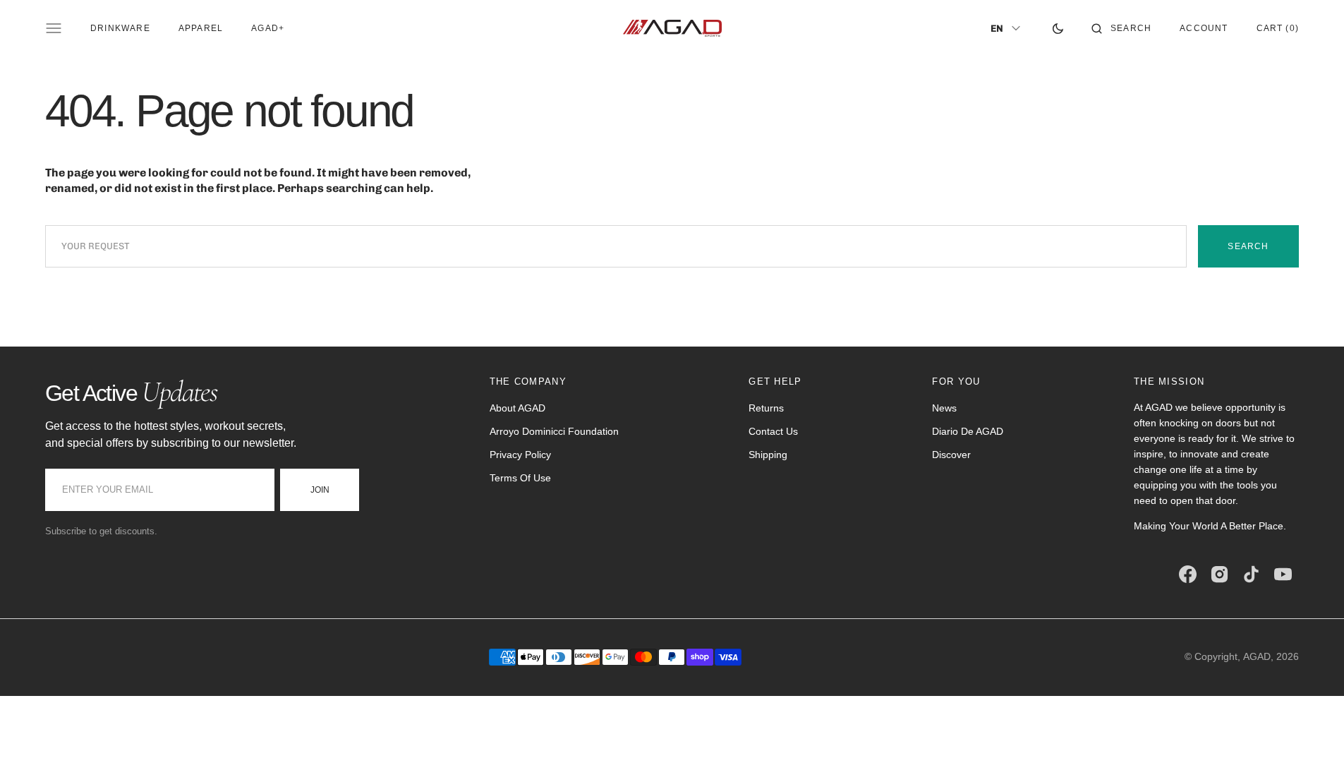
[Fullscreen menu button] (53, 28)
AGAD (1257, 656)
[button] (1121, 28)
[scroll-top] (1311, 742)
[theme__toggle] (1058, 28)
